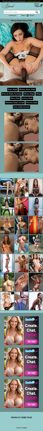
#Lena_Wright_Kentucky (21, 107)
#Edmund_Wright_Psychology (12, 94)
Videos (23, 15)
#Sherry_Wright (29, 94)
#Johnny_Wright (27, 98)
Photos (32, 15)
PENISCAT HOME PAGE (21, 417)
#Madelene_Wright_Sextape (15, 102)
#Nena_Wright (15, 98)
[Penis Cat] (7, 8)
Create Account (31, 1)
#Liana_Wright (12, 89)
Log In (39, 1)
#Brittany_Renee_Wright (27, 89)
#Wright (38, 94)
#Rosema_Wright (31, 102)
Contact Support (21, 428)
